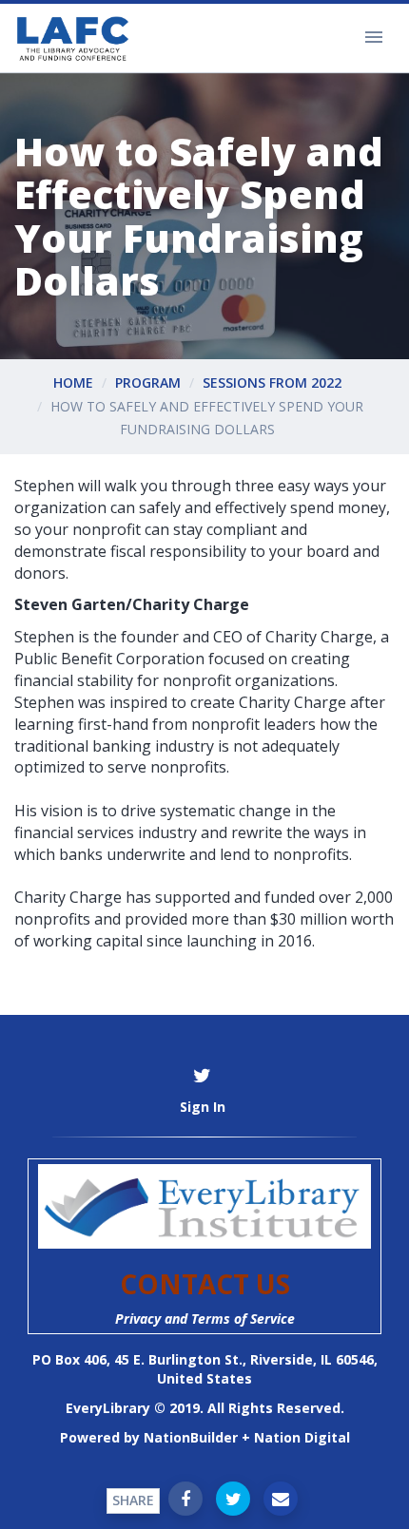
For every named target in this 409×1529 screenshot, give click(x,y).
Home (73, 382)
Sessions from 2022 (272, 382)
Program (148, 382)
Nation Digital (302, 1437)
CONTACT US (205, 1284)
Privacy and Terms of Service (205, 1318)
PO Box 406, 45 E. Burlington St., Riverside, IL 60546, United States (205, 1368)
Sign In (202, 1107)
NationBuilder (191, 1437)
